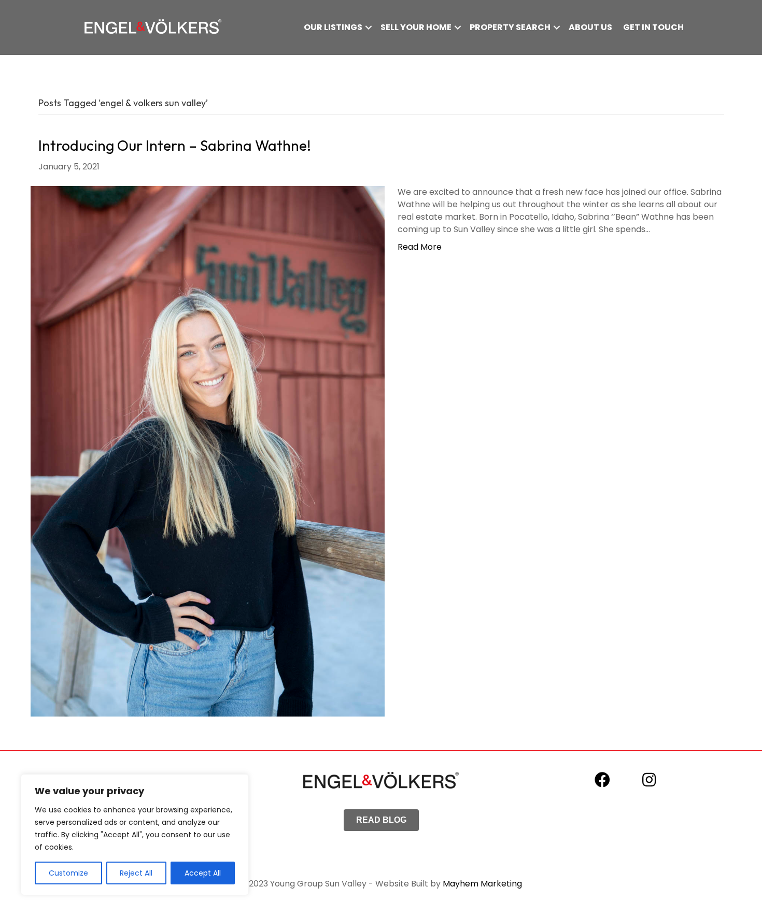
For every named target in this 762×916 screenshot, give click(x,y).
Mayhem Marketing (482, 884)
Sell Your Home (415, 27)
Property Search (510, 27)
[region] (135, 834)
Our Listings (333, 27)
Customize (68, 873)
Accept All (203, 873)
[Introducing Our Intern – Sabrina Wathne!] (208, 450)
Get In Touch (653, 27)
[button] (368, 27)
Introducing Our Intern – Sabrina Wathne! (174, 145)
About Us (590, 27)
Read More (420, 247)
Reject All (136, 873)
